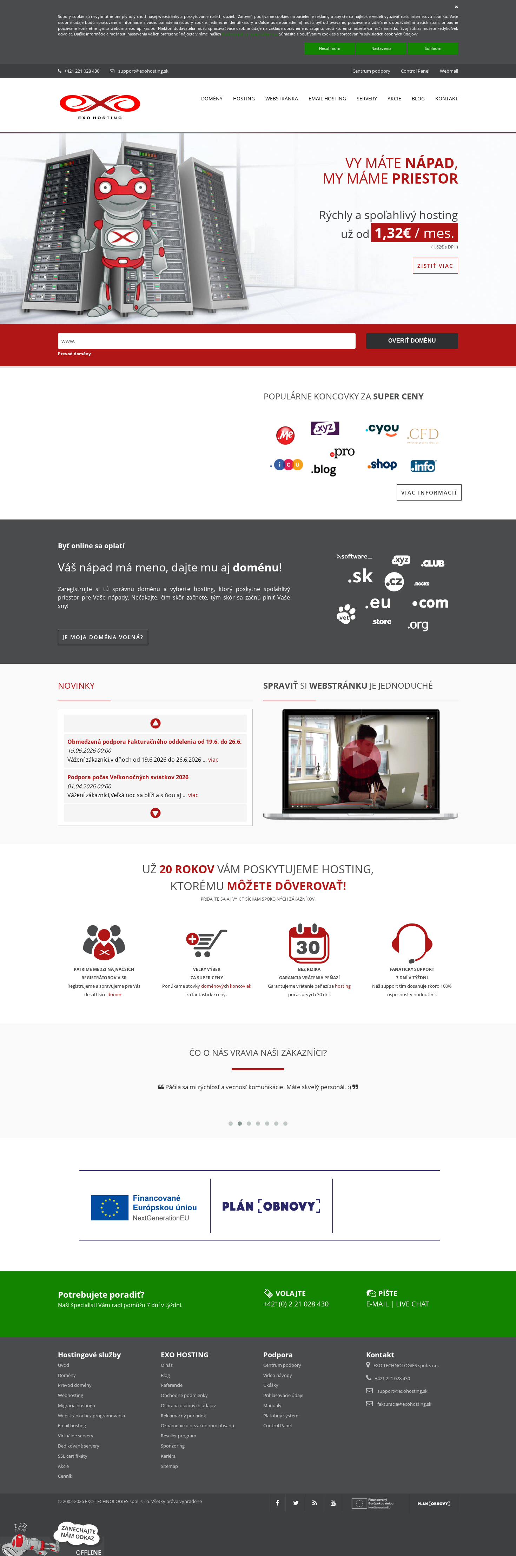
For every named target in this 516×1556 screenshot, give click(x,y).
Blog (165, 1375)
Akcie (63, 1466)
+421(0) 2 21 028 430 (296, 1304)
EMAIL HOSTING (327, 98)
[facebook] (277, 1503)
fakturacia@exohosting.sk (404, 1404)
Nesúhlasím (329, 48)
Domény (67, 1375)
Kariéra (168, 1456)
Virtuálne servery (75, 1435)
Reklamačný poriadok (183, 1415)
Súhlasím (433, 48)
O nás (167, 1365)
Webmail (449, 71)
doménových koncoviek (226, 986)
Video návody (277, 1375)
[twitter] (296, 1503)
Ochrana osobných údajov (188, 1405)
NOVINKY (76, 685)
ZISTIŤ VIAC (435, 265)
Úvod (63, 1365)
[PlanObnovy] (434, 1503)
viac (213, 759)
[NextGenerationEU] (376, 1503)
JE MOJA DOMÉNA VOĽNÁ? (103, 637)
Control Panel (415, 71)
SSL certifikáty (72, 1456)
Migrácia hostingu (76, 1405)
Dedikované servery (78, 1446)
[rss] (314, 1503)
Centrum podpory (371, 71)
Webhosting (70, 1395)
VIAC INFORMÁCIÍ (429, 492)
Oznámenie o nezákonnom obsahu (197, 1425)
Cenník (65, 1476)
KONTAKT (446, 98)
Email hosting (72, 1425)
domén (115, 994)
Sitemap (169, 1466)
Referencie (172, 1385)
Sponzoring (173, 1446)
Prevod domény (75, 1385)
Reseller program (178, 1435)
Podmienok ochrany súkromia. (250, 34)
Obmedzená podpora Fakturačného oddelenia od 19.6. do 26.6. (154, 742)
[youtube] (333, 1503)
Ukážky (270, 1385)
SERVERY (367, 98)
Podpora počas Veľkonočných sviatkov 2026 (127, 777)
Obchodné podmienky (184, 1395)
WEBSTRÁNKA (281, 98)
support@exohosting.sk (143, 71)
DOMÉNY (212, 98)
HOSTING (244, 98)
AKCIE (394, 98)
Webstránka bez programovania (91, 1415)
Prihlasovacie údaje (283, 1395)
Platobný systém (280, 1415)
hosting (343, 986)
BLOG (418, 98)
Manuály (272, 1405)
